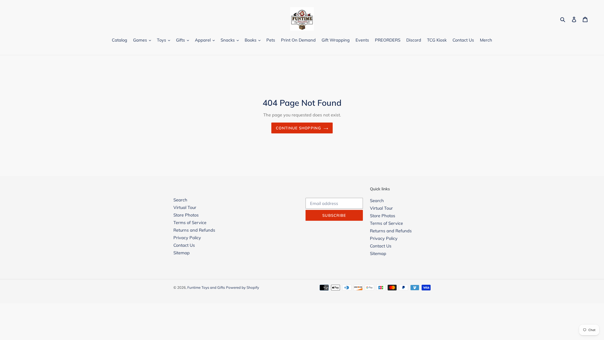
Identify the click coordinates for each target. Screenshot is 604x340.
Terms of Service (189, 222)
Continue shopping (298, 128)
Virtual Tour (184, 207)
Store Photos (186, 215)
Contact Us (184, 245)
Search (180, 200)
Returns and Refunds (194, 230)
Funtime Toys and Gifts (206, 287)
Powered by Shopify (242, 287)
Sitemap (181, 252)
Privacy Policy (187, 237)
